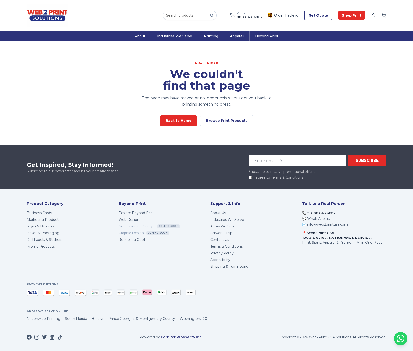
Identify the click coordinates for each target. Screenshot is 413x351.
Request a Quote (133, 240)
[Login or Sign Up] (373, 15)
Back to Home (178, 121)
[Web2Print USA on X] (44, 337)
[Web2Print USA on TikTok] (59, 337)
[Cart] (383, 15)
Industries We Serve (174, 36)
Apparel (237, 36)
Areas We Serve (223, 226)
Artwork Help (221, 233)
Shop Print (351, 15)
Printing (211, 36)
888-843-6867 (249, 17)
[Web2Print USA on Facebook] (29, 337)
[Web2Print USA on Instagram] (36, 337)
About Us (218, 213)
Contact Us (219, 240)
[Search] (212, 15)
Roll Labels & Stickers (44, 240)
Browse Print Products (226, 121)
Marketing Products (43, 219)
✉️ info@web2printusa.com (325, 224)
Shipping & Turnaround (229, 266)
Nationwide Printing (43, 319)
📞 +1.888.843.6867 (319, 213)
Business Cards (39, 213)
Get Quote (318, 15)
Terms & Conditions (226, 246)
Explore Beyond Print (136, 213)
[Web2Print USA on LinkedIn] (52, 337)
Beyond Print (266, 36)
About (140, 36)
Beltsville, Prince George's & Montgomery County (133, 319)
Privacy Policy (222, 253)
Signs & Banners (40, 226)
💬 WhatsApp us (316, 218)
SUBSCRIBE (367, 160)
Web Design (129, 219)
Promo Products (41, 246)
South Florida (76, 319)
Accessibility (220, 260)
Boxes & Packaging (43, 233)
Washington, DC (193, 319)
